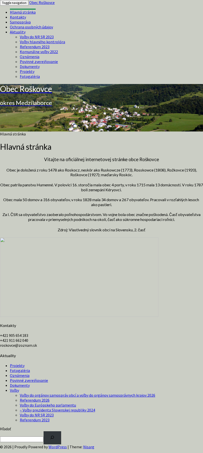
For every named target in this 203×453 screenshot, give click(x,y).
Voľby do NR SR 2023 (37, 36)
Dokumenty (30, 66)
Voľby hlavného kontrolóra (42, 41)
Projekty (27, 71)
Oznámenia (29, 56)
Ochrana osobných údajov (31, 26)
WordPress (58, 446)
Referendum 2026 (35, 400)
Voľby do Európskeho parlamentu (48, 405)
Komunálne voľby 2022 (39, 51)
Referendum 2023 (35, 46)
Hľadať (5, 428)
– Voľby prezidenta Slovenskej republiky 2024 (57, 410)
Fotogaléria (30, 76)
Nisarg (88, 446)
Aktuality (17, 31)
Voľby (14, 390)
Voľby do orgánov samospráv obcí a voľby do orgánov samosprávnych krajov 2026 (87, 395)
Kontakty (18, 17)
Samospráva (20, 22)
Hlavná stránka (23, 12)
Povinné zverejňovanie (39, 61)
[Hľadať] (52, 437)
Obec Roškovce (42, 2)
